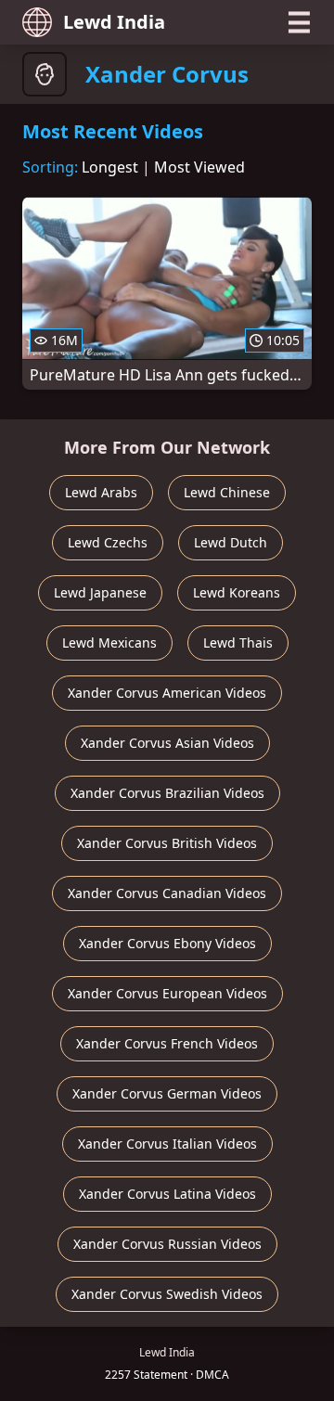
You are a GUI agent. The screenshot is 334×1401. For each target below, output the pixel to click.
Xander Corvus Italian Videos (167, 1143)
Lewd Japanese (100, 592)
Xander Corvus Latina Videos (167, 1193)
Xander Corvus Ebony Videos (167, 943)
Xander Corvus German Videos (167, 1093)
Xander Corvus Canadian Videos (167, 893)
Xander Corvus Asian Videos (167, 743)
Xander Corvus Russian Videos (167, 1244)
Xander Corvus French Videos (167, 1043)
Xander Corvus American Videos (167, 692)
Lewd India (114, 21)
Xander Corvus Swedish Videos (167, 1294)
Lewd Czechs (108, 542)
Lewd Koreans (236, 592)
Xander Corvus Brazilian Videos (167, 793)
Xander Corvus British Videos (167, 843)
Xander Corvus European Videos (167, 993)
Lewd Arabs (101, 492)
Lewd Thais (238, 642)
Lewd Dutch (230, 542)
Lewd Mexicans (109, 642)
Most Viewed (199, 167)
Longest (110, 167)
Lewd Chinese (227, 492)
